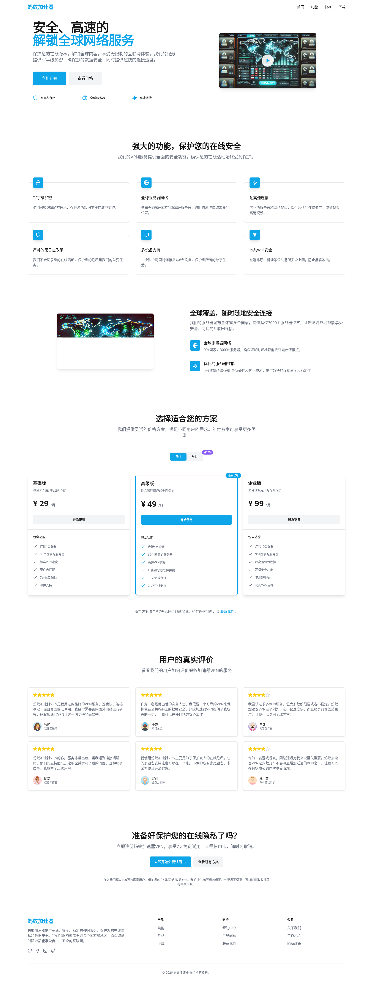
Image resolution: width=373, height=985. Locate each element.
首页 (300, 7)
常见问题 (229, 935)
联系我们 (227, 611)
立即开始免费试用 (168, 862)
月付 (178, 457)
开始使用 (79, 519)
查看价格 (85, 78)
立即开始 (49, 78)
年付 (197, 456)
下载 (341, 7)
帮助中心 (229, 927)
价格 (328, 7)
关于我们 (294, 927)
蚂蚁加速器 (181, 972)
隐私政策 (294, 943)
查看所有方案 (208, 862)
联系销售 (294, 519)
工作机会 (294, 935)
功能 (314, 7)
